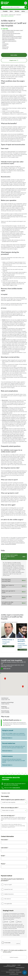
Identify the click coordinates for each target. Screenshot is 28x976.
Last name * (4, 847)
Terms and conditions (10, 972)
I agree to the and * (14, 951)
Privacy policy (18, 972)
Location (4, 45)
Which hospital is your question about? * (13, 799)
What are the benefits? (8, 32)
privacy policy (7, 952)
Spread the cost (8, 889)
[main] (14, 488)
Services (17, 11)
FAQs (3, 42)
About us (8, 965)
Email (6, 922)
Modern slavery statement (14, 970)
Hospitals (5, 11)
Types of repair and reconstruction (11, 33)
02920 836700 (16, 787)
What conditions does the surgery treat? (12, 30)
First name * (4, 839)
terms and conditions (17, 950)
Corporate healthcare (20, 967)
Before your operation (8, 35)
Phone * (3, 864)
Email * (3, 855)
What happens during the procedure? (12, 36)
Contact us (5, 48)
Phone (19, 922)
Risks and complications (8, 39)
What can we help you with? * (10, 807)
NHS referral (7, 899)
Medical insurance (9, 894)
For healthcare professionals (9, 966)
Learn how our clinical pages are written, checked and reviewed (13, 543)
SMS (13, 922)
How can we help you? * (8, 815)
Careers (19, 965)
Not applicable (8, 903)
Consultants (5, 44)
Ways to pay (5, 47)
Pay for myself (8, 884)
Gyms (11, 11)
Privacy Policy (16, 935)
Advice (23, 11)
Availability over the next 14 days (9, 622)
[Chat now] (24, 972)
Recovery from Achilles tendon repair (12, 38)
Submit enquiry (14, 957)
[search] (14, 7)
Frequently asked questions (9, 41)
